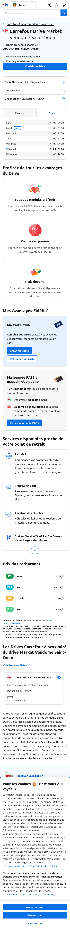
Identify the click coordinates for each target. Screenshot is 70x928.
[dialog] (35, 852)
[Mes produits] (49, 4)
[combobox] (35, 12)
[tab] (20, 112)
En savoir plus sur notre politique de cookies (30, 866)
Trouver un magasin (30, 775)
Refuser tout (35, 915)
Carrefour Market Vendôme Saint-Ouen (30, 23)
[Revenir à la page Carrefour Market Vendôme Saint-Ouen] (4, 23)
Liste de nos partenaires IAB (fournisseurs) (28, 894)
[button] (32, 4)
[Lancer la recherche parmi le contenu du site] (64, 13)
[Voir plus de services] (35, 550)
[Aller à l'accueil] (5, 4)
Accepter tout (35, 907)
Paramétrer (35, 923)
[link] (59, 678)
